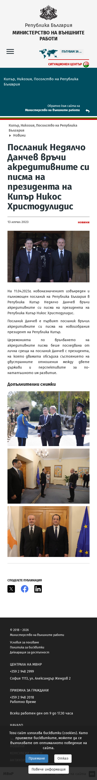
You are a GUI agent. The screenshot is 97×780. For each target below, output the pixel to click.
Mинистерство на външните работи (52, 110)
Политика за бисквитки (27, 647)
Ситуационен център (65, 64)
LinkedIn (38, 589)
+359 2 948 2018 (22, 697)
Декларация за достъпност (29, 652)
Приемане (37, 758)
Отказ (62, 758)
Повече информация (49, 769)
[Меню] (10, 51)
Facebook (24, 589)
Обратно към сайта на (64, 106)
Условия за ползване (24, 642)
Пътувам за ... (72, 51)
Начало (16, 725)
